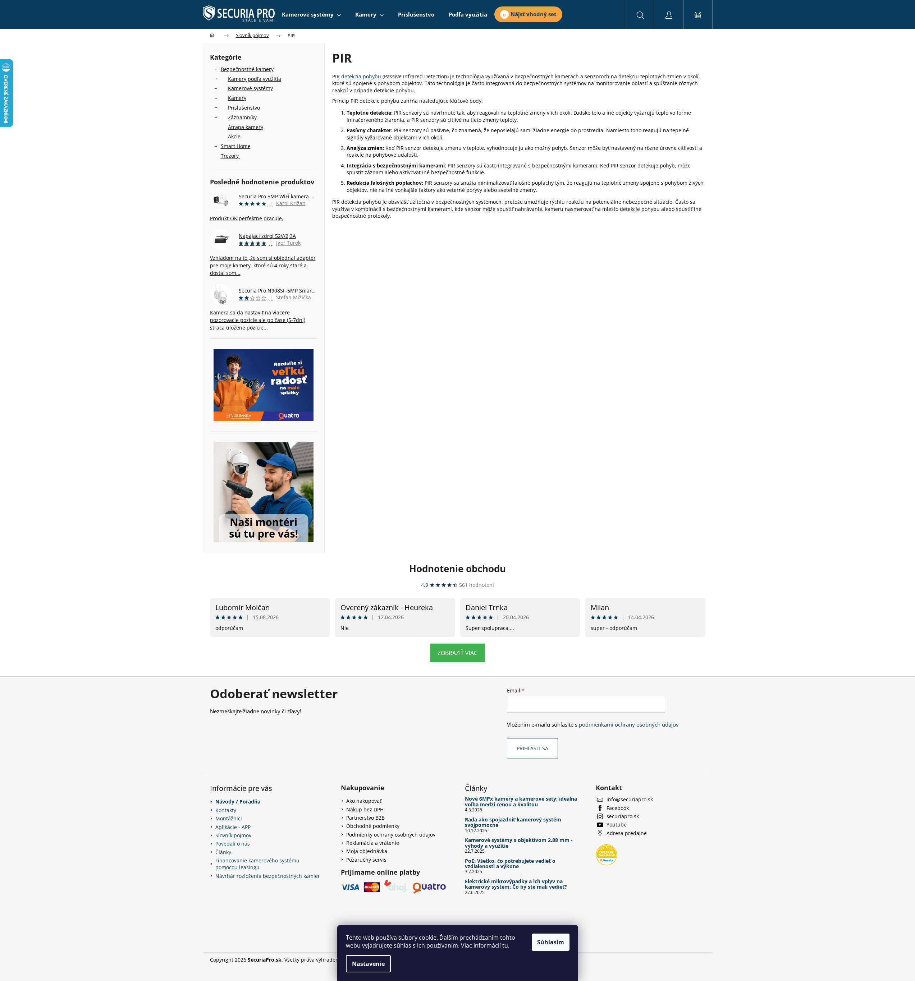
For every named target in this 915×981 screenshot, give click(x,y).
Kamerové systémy (250, 88)
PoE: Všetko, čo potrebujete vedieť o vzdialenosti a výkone (510, 863)
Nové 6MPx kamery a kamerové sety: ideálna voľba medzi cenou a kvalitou (521, 801)
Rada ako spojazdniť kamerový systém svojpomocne (513, 822)
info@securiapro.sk (630, 799)
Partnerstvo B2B (365, 817)
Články (223, 852)
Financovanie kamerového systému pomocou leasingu (257, 864)
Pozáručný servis (366, 859)
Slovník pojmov (233, 835)
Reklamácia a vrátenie (372, 842)
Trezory (230, 155)
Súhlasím (550, 942)
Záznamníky (242, 117)
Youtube (617, 824)
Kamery (237, 98)
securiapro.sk (623, 816)
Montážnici (228, 818)
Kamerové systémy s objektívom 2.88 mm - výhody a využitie (519, 842)
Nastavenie (368, 964)
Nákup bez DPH (365, 809)
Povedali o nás (232, 843)
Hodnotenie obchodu (457, 568)
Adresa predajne (627, 833)
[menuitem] (311, 14)
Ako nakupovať (363, 800)
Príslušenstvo (244, 107)
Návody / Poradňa (237, 801)
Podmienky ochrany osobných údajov (390, 834)
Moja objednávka (366, 851)
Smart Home (236, 146)
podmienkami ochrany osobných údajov (629, 724)
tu (505, 945)
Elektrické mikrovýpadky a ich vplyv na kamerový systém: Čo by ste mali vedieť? (516, 884)
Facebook (618, 808)
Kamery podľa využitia (254, 78)
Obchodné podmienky (372, 826)
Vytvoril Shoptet (686, 959)
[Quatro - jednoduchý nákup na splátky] (264, 385)
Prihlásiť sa (532, 748)
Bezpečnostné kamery (247, 69)
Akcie (234, 136)
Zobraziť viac (457, 653)
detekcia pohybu (361, 76)
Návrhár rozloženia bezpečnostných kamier (267, 875)
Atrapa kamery (245, 127)
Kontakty (225, 810)
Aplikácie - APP (233, 827)
